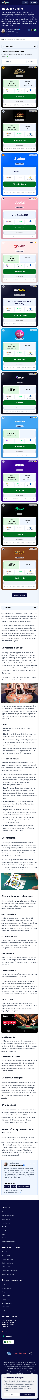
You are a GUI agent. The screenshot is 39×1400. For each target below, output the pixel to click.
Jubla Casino (6, 1295)
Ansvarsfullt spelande (8, 1241)
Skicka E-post (6, 1332)
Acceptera (27, 1394)
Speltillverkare (6, 1238)
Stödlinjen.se (17, 148)
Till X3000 (19, 403)
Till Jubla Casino (19, 228)
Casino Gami (6, 1299)
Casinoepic (5, 1307)
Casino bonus (6, 1266)
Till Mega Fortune (19, 140)
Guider (4, 1230)
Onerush (4, 1284)
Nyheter (4, 1226)
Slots (3, 1234)
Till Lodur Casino (19, 578)
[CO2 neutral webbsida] (19, 1342)
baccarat (26, 1095)
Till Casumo (19, 490)
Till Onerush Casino (20, 315)
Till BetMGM (19, 96)
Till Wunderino (19, 447)
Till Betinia (19, 534)
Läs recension (19, 101)
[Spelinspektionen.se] (9, 1353)
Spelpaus (22, 148)
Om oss (4, 1212)
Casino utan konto (7, 1263)
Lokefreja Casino (7, 1303)
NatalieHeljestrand (16, 1165)
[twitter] (32, 30)
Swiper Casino (6, 1288)
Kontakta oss (6, 1223)
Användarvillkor (6, 1219)
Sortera (8, 61)
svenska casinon (7, 1071)
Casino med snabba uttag (9, 1270)
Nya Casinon (6, 1255)
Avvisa (11, 1394)
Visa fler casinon (19, 595)
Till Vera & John (19, 359)
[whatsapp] (35, 30)
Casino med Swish (7, 1259)
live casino (17, 901)
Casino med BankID (8, 1274)
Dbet (3, 1310)
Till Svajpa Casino (19, 184)
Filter (31, 61)
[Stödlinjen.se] (20, 1353)
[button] (19, 43)
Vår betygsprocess (8, 1215)
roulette (4, 1098)
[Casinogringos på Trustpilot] (19, 1336)
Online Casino (6, 1252)
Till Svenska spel (19, 271)
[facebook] (29, 30)
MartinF (17, 1192)
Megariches (5, 1292)
